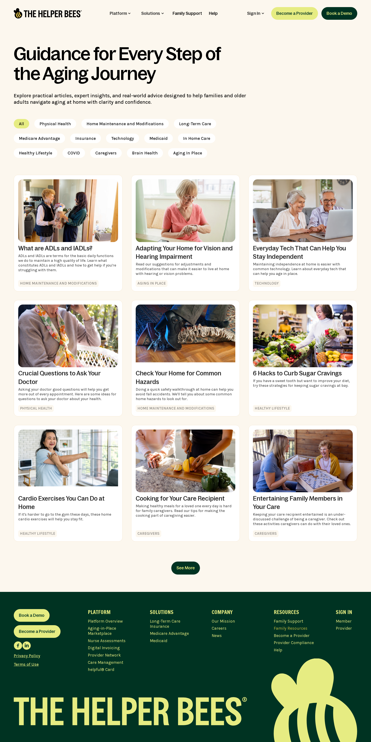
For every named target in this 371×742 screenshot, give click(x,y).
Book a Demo (339, 13)
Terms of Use (26, 664)
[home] (48, 13)
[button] (120, 13)
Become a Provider (294, 13)
